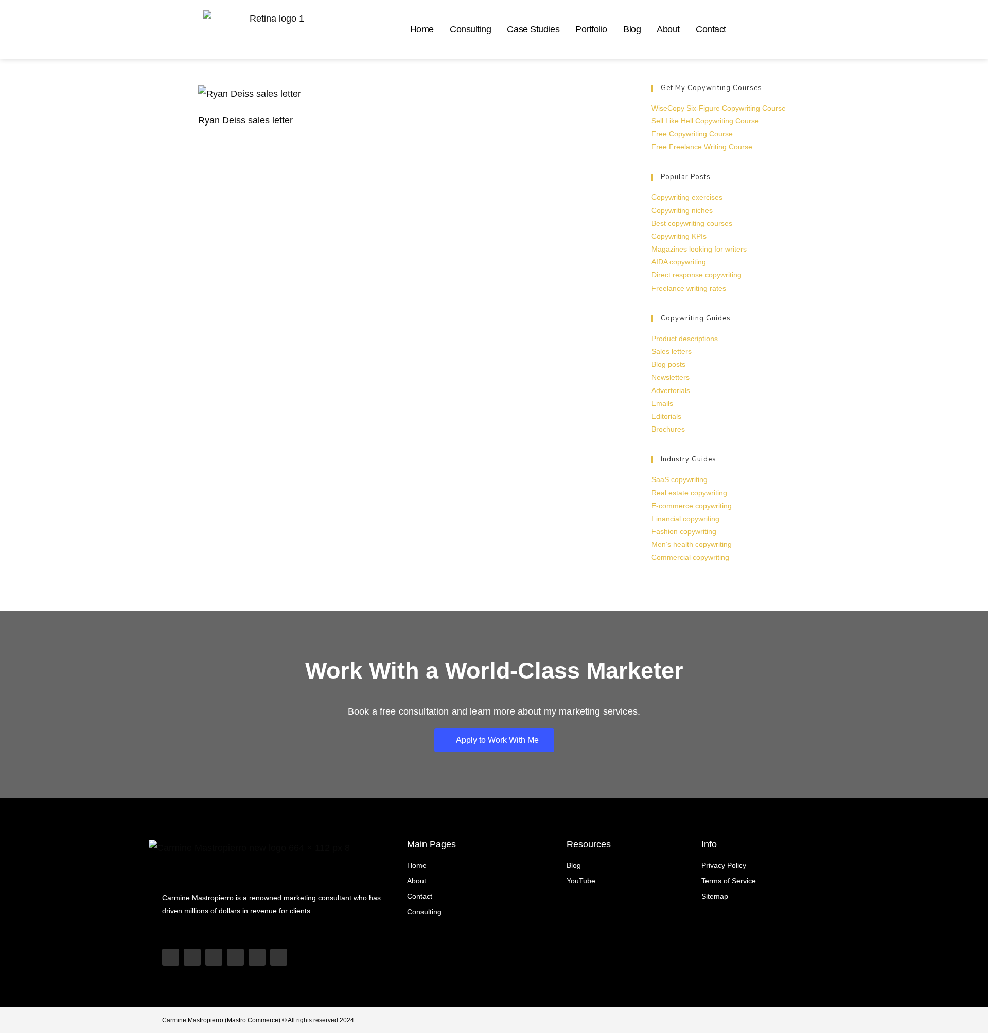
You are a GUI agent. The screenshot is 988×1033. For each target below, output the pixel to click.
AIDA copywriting (678, 262)
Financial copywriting (685, 518)
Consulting (470, 29)
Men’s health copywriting (691, 544)
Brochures (668, 429)
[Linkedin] (235, 957)
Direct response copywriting (696, 275)
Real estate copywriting (689, 493)
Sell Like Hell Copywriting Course (705, 121)
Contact (711, 29)
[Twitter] (257, 957)
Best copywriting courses (691, 223)
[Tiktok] (192, 957)
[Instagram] (213, 957)
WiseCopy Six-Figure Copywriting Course (718, 108)
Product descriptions (684, 338)
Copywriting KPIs (679, 236)
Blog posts (668, 364)
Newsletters (670, 377)
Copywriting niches (682, 210)
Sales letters (671, 351)
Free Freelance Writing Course (701, 147)
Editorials (666, 416)
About (668, 29)
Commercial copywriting (690, 557)
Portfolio (591, 29)
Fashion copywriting (683, 531)
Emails (662, 403)
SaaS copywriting (679, 479)
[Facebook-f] (278, 957)
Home (422, 29)
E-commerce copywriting (691, 506)
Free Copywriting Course (692, 134)
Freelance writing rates (688, 288)
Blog (632, 29)
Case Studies (533, 29)
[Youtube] (170, 957)
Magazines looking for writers (699, 249)
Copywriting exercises (686, 197)
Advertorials (670, 390)
